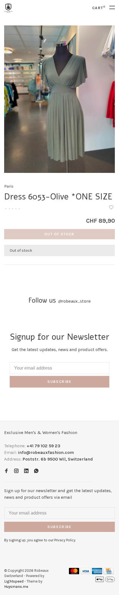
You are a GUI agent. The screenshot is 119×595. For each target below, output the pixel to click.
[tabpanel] (59, 99)
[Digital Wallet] (105, 581)
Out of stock (59, 234)
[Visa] (86, 572)
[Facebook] (6, 471)
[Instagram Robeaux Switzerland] (16, 471)
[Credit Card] (108, 572)
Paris (9, 186)
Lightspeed (14, 581)
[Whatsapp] (36, 471)
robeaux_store (74, 301)
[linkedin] (26, 471)
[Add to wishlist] (111, 208)
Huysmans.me (16, 586)
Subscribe (59, 381)
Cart (98, 8)
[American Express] (97, 572)
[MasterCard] (74, 572)
